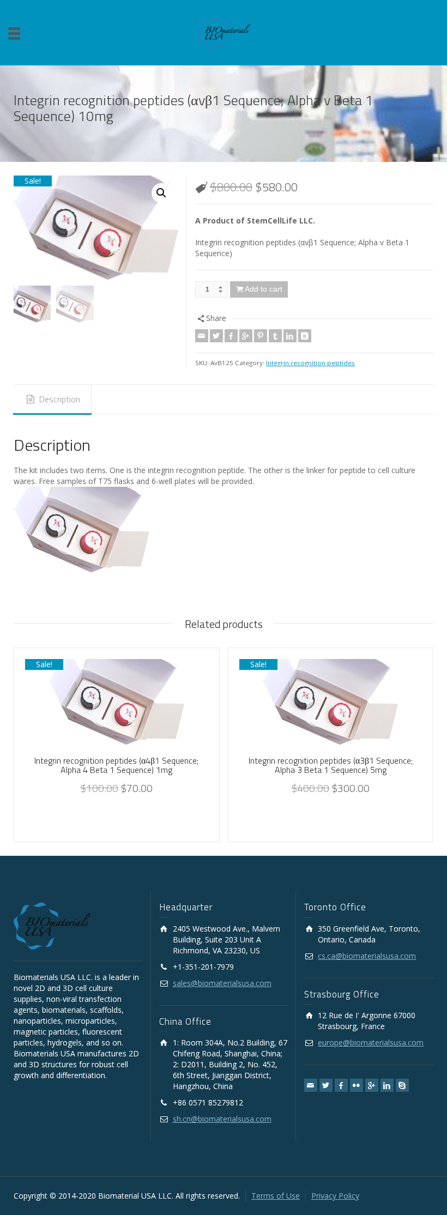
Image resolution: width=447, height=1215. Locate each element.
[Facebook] (231, 335)
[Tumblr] (275, 335)
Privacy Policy (335, 1195)
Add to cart (263, 289)
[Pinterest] (260, 335)
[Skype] (402, 1085)
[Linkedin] (290, 335)
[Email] (201, 335)
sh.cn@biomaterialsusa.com (222, 1119)
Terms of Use (275, 1195)
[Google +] (245, 335)
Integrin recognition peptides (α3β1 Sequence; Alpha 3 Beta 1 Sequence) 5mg (331, 765)
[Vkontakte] (304, 335)
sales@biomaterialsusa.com (222, 983)
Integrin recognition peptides (310, 363)
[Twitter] (216, 335)
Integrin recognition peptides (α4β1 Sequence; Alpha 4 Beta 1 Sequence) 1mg (116, 765)
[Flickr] (356, 1085)
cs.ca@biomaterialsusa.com (367, 956)
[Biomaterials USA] (223, 32)
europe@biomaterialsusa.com (371, 1042)
